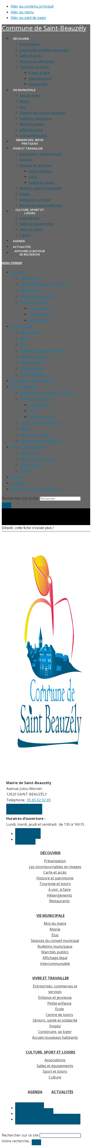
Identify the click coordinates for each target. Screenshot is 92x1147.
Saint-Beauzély (44, 28)
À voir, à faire (39, 308)
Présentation (30, 278)
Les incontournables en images (43, 284)
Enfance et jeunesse (35, 398)
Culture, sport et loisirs (28, 447)
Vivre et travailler (24, 386)
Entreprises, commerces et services (48, 392)
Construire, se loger (35, 434)
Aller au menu (22, 12)
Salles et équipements (37, 459)
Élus (23, 344)
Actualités (18, 483)
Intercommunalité (33, 374)
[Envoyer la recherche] (6, 505)
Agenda (16, 477)
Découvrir (18, 272)
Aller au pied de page (28, 17)
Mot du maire (30, 332)
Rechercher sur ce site (20, 1135)
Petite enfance (40, 404)
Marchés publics (32, 362)
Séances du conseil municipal (41, 350)
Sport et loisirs (31, 465)
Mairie (24, 338)
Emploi (25, 428)
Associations (29, 453)
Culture (25, 471)
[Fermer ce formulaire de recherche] (36, 1142)
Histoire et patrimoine (37, 296)
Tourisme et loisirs (34, 302)
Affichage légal (31, 368)
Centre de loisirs (41, 416)
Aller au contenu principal (32, 6)
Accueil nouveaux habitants (40, 440)
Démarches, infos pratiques (32, 380)
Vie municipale (21, 326)
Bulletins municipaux (35, 356)
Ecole (33, 410)
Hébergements (40, 314)
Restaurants (38, 320)
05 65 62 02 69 (39, 800)
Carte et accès (31, 290)
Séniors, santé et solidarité (40, 422)
